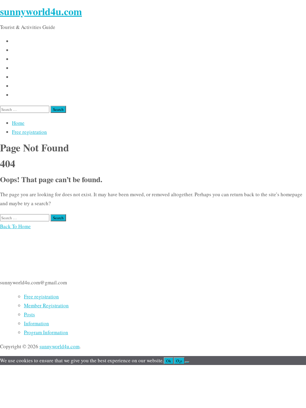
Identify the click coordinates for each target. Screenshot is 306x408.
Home (18, 122)
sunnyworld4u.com (41, 11)
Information (36, 323)
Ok (168, 360)
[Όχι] (187, 362)
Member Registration (46, 305)
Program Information (46, 332)
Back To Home (15, 226)
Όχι (179, 360)
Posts (29, 314)
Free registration (29, 131)
